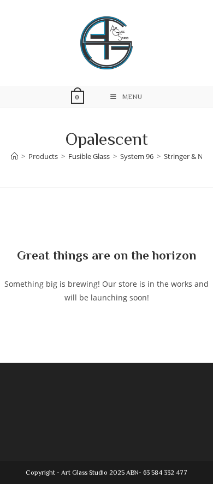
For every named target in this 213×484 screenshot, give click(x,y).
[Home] (14, 156)
